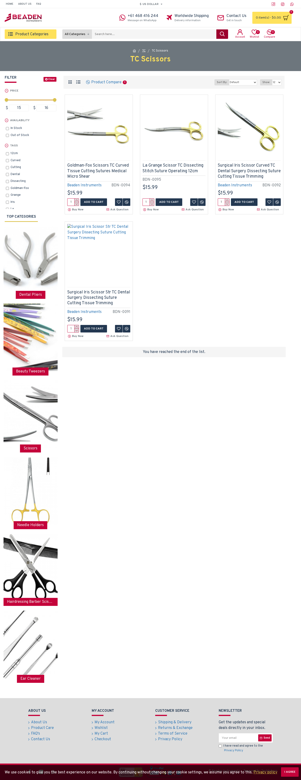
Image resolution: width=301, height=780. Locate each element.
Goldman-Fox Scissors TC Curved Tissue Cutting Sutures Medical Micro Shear (98, 171)
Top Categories (21, 217)
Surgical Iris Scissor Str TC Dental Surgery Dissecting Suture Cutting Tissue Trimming (98, 298)
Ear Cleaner (30, 678)
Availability (20, 120)
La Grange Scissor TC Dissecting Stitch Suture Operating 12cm (173, 168)
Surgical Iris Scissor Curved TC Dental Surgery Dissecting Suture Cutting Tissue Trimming (249, 171)
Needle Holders (30, 525)
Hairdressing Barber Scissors (30, 602)
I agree (289, 772)
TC (144, 51)
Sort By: (222, 82)
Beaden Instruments (84, 185)
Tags (14, 146)
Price (14, 91)
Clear (51, 79)
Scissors (30, 448)
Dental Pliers (30, 294)
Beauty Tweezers (30, 371)
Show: (266, 82)
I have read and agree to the (243, 748)
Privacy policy (265, 772)
